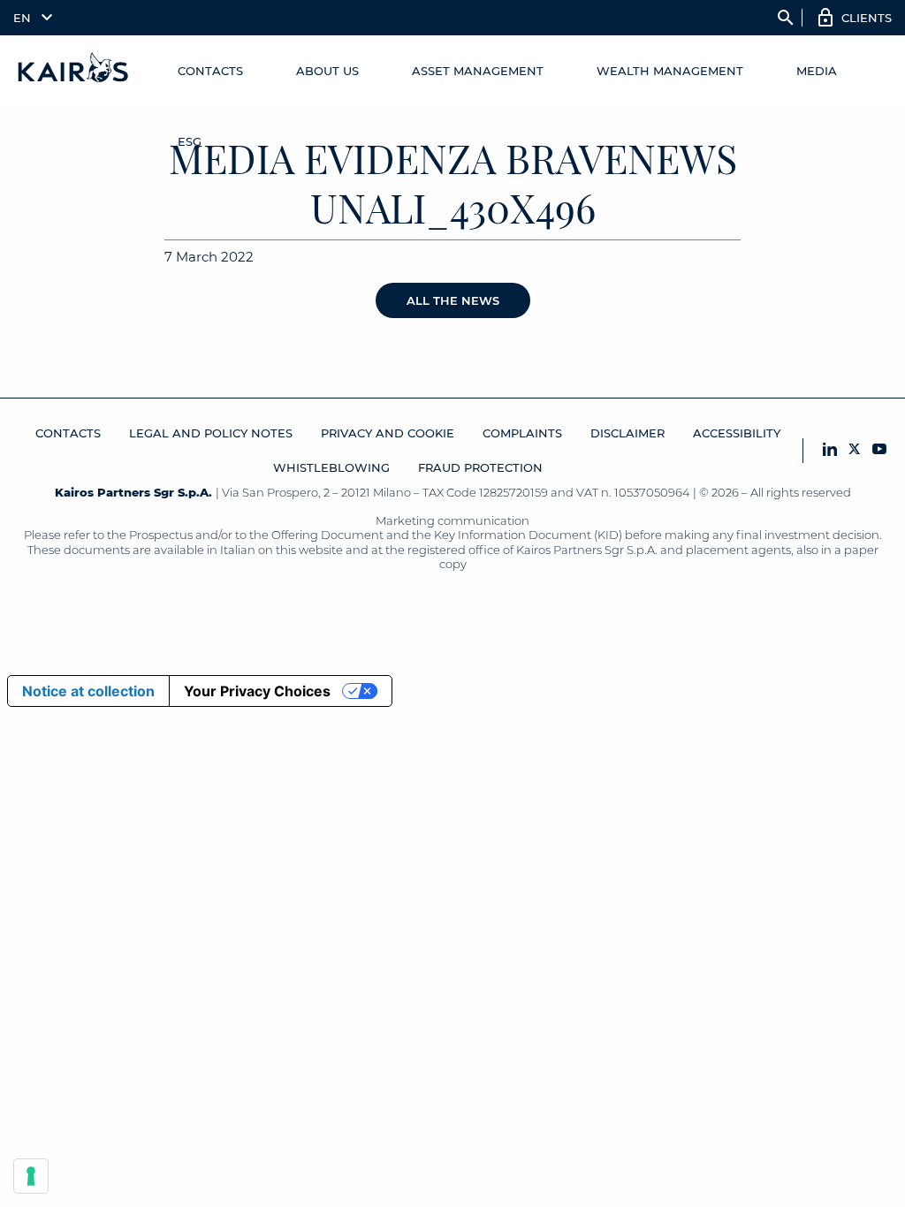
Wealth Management (670, 71)
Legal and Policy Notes (211, 433)
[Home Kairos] (74, 70)
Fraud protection (480, 467)
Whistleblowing (331, 467)
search (785, 17)
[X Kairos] (854, 450)
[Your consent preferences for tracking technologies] (31, 1176)
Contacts (210, 71)
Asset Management (478, 71)
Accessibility (736, 433)
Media (816, 71)
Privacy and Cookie (387, 433)
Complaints (522, 433)
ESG (190, 141)
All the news (453, 300)
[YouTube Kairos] (879, 450)
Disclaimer (627, 433)
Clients (866, 18)
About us (327, 71)
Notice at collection (88, 691)
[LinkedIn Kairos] (830, 450)
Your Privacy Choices (257, 691)
